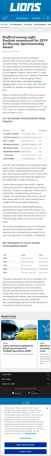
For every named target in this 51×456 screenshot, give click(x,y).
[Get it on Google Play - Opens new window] (33, 394)
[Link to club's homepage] (5, 17)
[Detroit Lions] (25, 404)
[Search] (43, 18)
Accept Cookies (25, 451)
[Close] (47, 408)
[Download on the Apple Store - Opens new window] (17, 393)
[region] (25, 430)
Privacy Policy (31, 433)
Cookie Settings (25, 438)
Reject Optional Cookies (25, 445)
